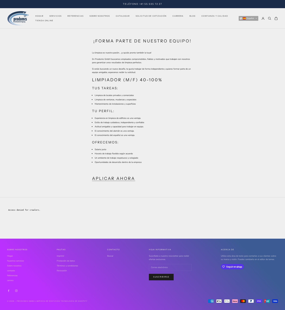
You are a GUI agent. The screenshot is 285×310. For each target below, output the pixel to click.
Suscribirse (161, 277)
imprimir (60, 256)
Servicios (55, 16)
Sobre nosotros (100, 16)
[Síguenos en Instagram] (16, 290)
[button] (248, 18)
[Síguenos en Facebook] (8, 290)
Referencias (76, 16)
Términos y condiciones (67, 265)
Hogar (39, 16)
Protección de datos (66, 260)
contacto (11, 270)
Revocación (62, 270)
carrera (177, 16)
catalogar (123, 16)
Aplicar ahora (113, 178)
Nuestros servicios (15, 260)
